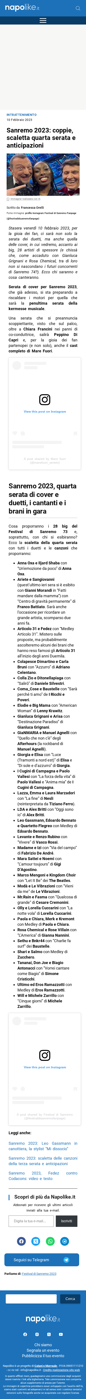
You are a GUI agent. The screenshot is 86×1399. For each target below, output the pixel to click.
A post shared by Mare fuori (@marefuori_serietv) (45, 460)
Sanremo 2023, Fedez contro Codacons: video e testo (43, 1176)
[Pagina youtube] (60, 1335)
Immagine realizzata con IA (25, 199)
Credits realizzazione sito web (61, 1370)
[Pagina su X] (49, 1335)
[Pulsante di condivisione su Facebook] (21, 1241)
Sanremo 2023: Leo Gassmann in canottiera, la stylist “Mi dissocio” (43, 1146)
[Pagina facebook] (26, 1335)
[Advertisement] (43, 67)
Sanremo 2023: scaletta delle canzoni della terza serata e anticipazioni (43, 1161)
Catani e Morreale (46, 1365)
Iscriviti (66, 1221)
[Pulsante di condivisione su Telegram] (64, 1241)
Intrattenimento (22, 115)
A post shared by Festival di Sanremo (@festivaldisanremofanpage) (45, 1116)
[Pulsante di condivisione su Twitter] (35, 1241)
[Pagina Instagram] (37, 1335)
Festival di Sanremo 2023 (39, 1274)
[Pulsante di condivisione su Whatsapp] (50, 1241)
